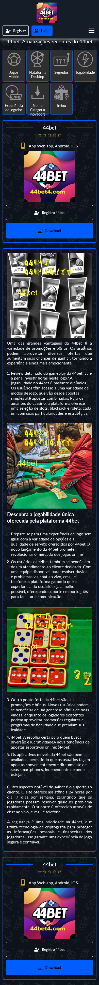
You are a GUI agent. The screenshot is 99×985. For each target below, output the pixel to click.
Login (45, 31)
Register (19, 31)
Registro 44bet (53, 212)
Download (53, 231)
